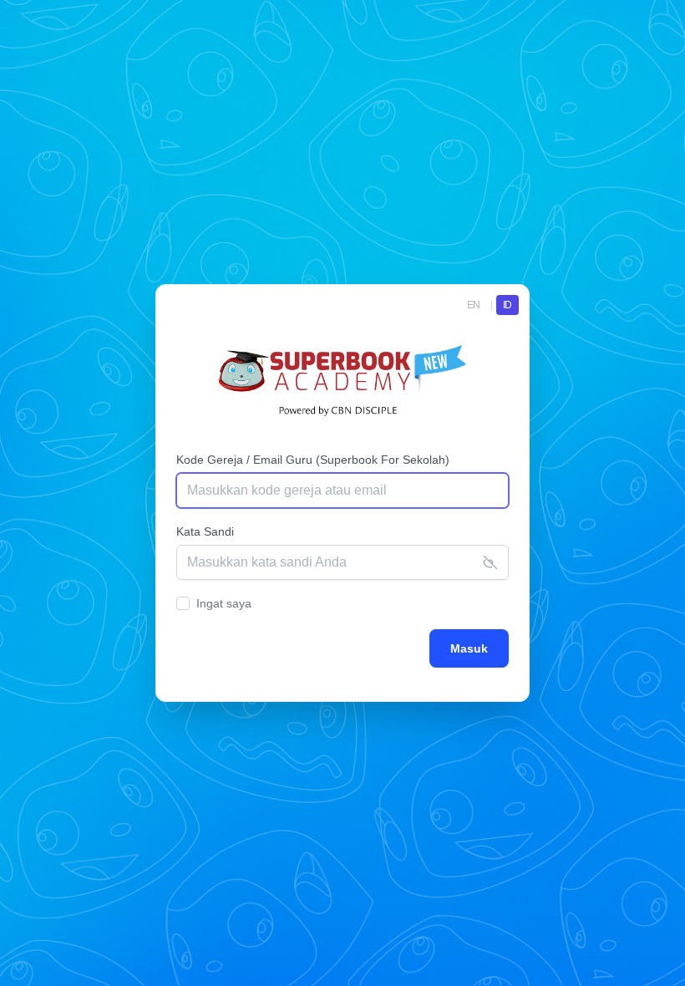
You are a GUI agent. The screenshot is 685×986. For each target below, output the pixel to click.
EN (473, 305)
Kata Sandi (205, 531)
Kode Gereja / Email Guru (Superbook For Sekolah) (312, 459)
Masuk (469, 648)
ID (507, 305)
